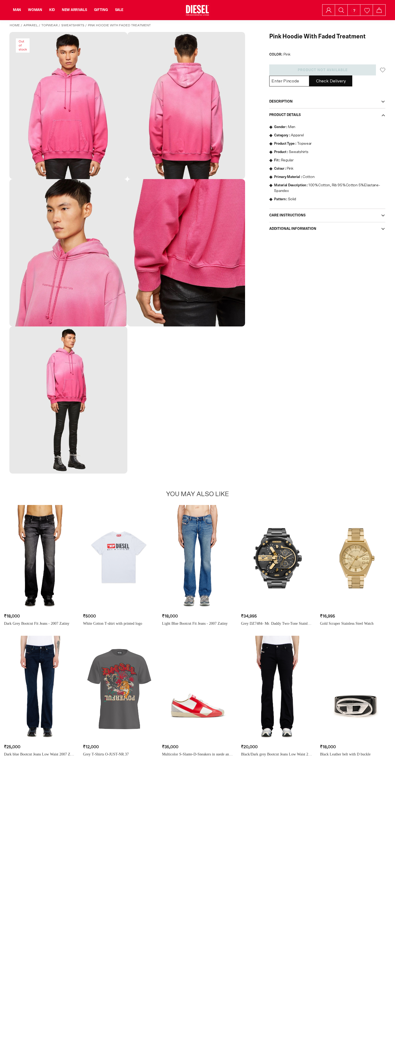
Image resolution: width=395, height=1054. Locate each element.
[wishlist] (366, 10)
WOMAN (35, 10)
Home (15, 25)
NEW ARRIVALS (74, 10)
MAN (17, 10)
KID (52, 10)
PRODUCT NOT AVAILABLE (323, 70)
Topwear (49, 25)
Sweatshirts (72, 25)
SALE (119, 10)
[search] (341, 10)
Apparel (30, 25)
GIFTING (101, 10)
